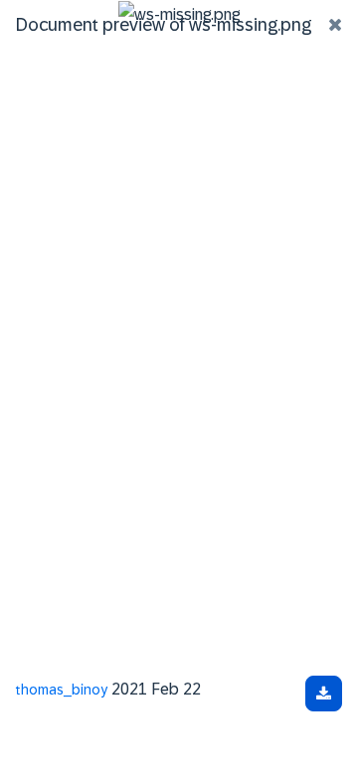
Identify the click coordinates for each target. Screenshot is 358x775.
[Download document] (323, 693)
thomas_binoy (61, 690)
